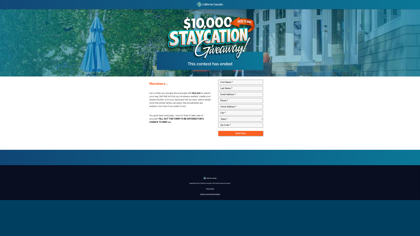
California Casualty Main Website (210, 194)
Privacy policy (240, 142)
